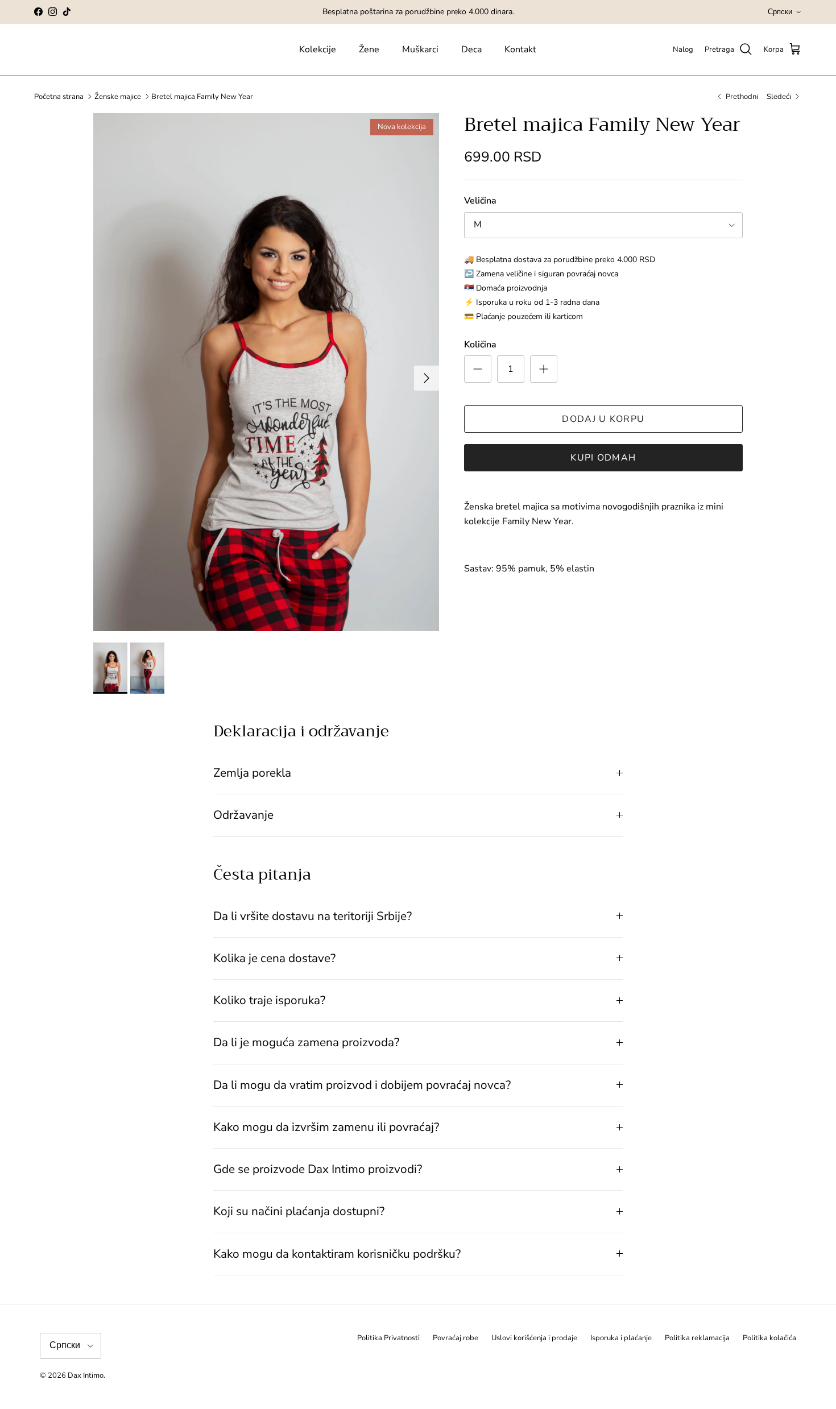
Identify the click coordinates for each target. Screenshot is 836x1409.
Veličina (480, 200)
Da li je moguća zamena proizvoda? (306, 1042)
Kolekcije (317, 49)
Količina (480, 344)
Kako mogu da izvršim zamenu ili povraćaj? (326, 1127)
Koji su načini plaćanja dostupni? (298, 1211)
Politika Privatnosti (388, 1338)
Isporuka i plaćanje (621, 1338)
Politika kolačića (769, 1338)
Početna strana (59, 97)
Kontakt (520, 49)
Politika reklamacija (697, 1338)
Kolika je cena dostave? (274, 958)
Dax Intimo (86, 1375)
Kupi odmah (603, 457)
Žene (369, 49)
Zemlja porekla (252, 773)
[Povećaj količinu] (543, 369)
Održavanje (243, 815)
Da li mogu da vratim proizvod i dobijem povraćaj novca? (362, 1085)
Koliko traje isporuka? (269, 1000)
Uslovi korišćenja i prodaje (534, 1338)
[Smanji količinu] (477, 369)
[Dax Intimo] (123, 49)
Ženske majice (117, 97)
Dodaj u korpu (603, 419)
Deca (471, 49)
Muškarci (420, 49)
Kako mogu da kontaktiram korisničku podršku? (337, 1254)
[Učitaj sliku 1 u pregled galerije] (266, 372)
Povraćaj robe (455, 1338)
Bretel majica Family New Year (202, 97)
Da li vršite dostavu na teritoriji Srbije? (312, 916)
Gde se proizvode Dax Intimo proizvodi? (317, 1169)
